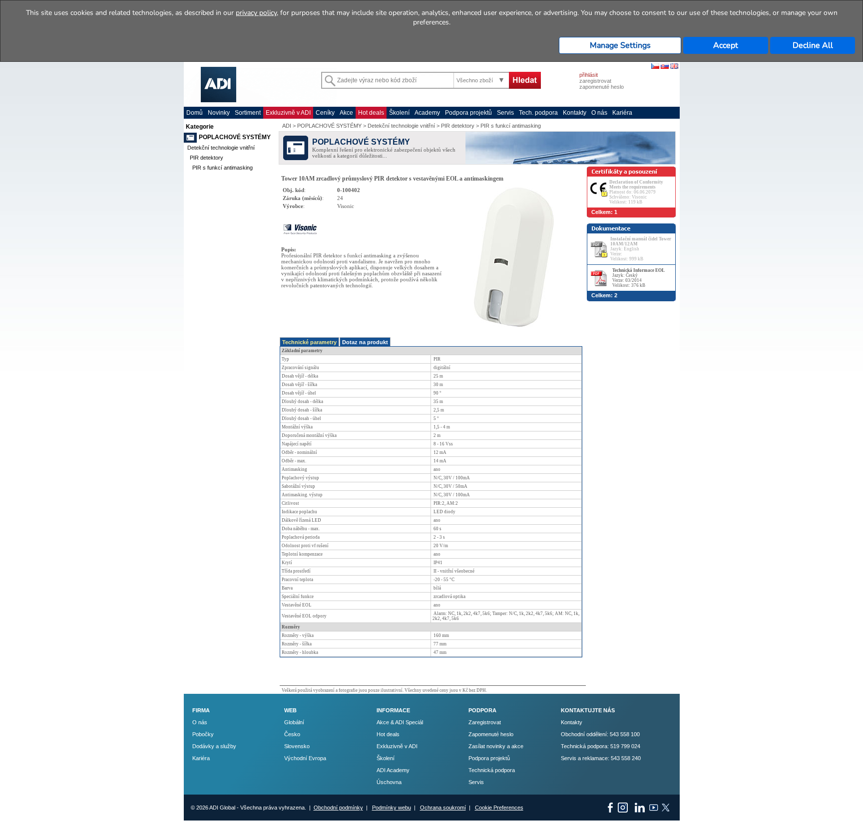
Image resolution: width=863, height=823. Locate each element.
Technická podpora (491, 770)
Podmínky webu (391, 808)
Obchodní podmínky (338, 808)
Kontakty (574, 112)
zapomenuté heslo (601, 87)
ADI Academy (393, 770)
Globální (294, 722)
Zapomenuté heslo (490, 734)
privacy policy (256, 12)
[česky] (655, 67)
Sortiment (248, 112)
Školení (399, 112)
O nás (599, 112)
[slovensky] (665, 67)
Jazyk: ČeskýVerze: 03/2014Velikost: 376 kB (638, 278)
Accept (725, 45)
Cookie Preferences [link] (499, 808)
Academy (427, 112)
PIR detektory (206, 158)
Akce (346, 112)
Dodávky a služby (214, 746)
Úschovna (389, 782)
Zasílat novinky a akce (495, 746)
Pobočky (203, 734)
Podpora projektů (468, 112)
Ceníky (325, 112)
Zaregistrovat (484, 722)
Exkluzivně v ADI (288, 112)
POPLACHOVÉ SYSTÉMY (235, 137)
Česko (292, 734)
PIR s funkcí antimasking (222, 168)
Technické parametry (309, 342)
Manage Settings (620, 45)
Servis (505, 112)
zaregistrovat (595, 81)
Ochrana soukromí (443, 808)
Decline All (813, 45)
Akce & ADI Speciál (400, 722)
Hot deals (371, 112)
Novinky (219, 112)
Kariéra (622, 112)
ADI (286, 126)
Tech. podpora (538, 112)
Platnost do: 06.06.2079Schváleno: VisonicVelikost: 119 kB (636, 192)
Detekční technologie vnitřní (221, 148)
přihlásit (588, 75)
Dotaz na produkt (365, 342)
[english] (674, 67)
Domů (194, 112)
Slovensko (297, 746)
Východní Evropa (305, 758)
